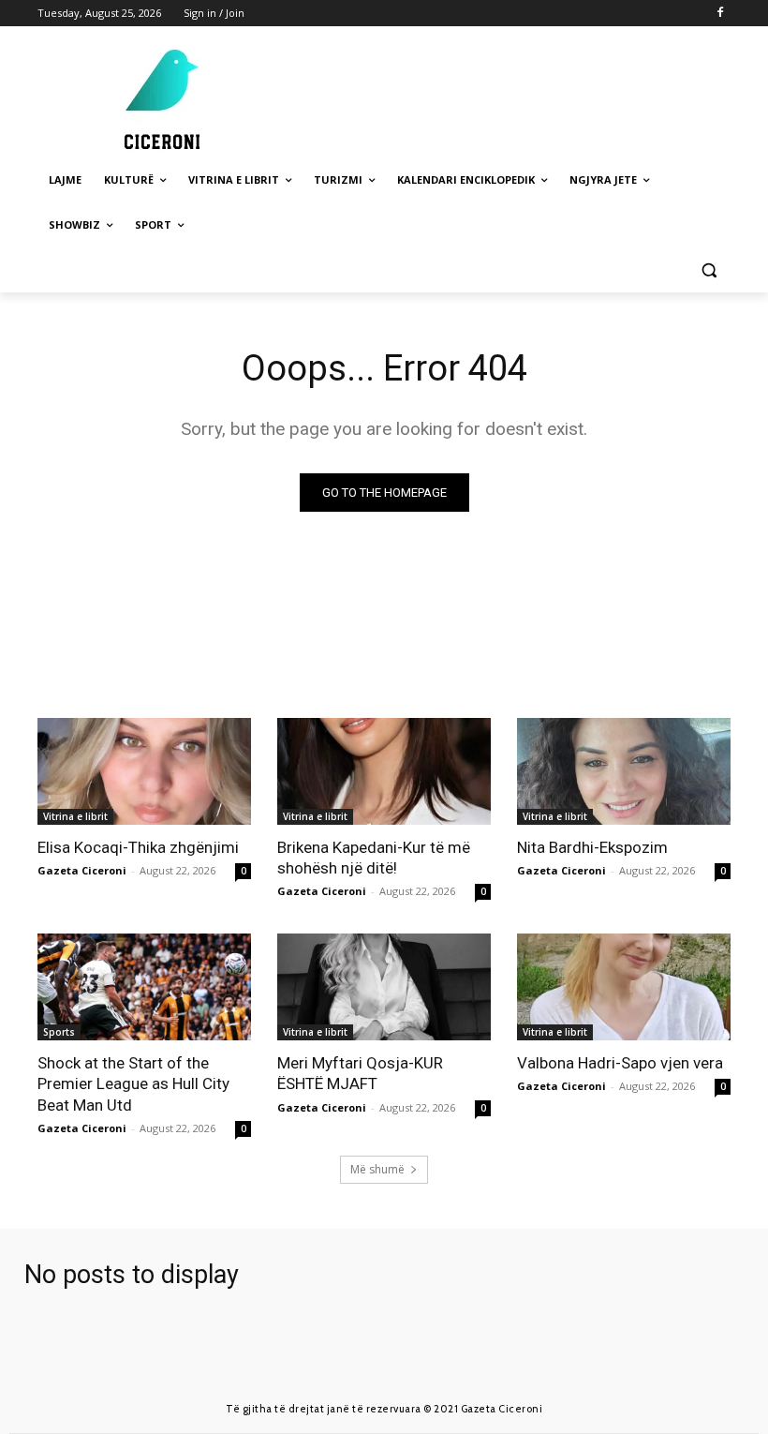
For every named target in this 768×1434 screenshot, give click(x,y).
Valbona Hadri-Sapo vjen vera (620, 1062)
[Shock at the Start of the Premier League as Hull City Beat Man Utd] (144, 987)
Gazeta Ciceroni (81, 870)
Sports (59, 1031)
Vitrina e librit (75, 816)
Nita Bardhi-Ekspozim (592, 847)
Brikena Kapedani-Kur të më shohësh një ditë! (373, 857)
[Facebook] (720, 13)
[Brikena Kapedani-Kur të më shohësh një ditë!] (384, 771)
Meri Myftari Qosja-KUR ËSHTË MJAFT (360, 1073)
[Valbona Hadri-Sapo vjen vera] (624, 987)
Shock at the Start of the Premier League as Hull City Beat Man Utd (133, 1083)
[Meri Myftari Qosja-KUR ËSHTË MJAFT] (384, 987)
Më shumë (377, 1169)
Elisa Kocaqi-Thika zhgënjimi (138, 847)
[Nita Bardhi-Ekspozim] (624, 771)
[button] (709, 270)
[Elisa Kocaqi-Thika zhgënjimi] (144, 771)
